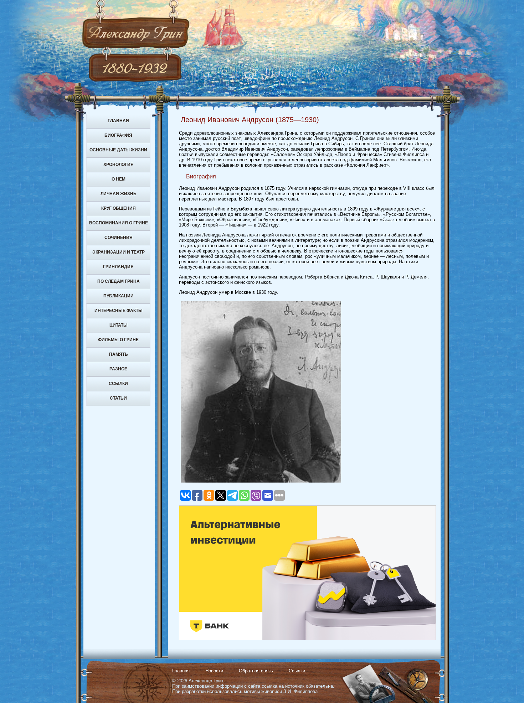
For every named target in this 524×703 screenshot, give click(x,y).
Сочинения (118, 237)
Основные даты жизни (118, 149)
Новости (214, 670)
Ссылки (118, 383)
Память (118, 354)
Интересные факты (118, 310)
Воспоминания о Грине (118, 222)
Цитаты (118, 325)
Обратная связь (256, 670)
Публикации (118, 295)
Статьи (118, 398)
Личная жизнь (119, 193)
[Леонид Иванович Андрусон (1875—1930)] (261, 482)
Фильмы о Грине (118, 339)
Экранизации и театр (118, 252)
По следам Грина (118, 281)
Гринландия (118, 266)
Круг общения (118, 208)
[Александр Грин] (262, 60)
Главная (118, 120)
